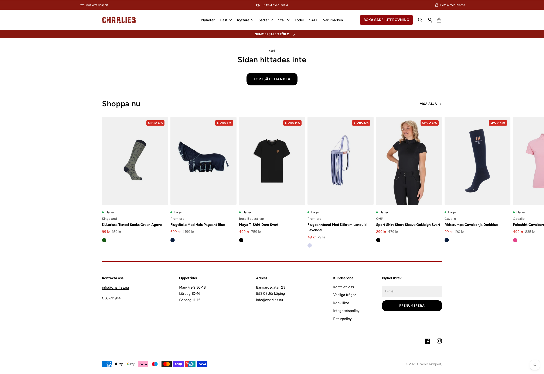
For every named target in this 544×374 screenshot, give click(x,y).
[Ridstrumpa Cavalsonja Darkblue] (477, 161)
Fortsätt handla (272, 79)
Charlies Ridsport (429, 364)
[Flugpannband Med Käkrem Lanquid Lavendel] (340, 161)
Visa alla (428, 104)
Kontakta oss (343, 287)
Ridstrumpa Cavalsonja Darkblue (471, 224)
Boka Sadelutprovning (386, 20)
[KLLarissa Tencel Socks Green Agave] (135, 161)
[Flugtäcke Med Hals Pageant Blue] (203, 161)
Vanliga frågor (344, 295)
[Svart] (241, 240)
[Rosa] (515, 240)
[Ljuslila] (309, 245)
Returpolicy (342, 319)
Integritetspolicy (346, 311)
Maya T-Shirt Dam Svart (259, 224)
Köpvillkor (341, 303)
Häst (224, 20)
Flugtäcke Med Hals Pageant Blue (197, 224)
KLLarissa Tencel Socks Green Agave (132, 224)
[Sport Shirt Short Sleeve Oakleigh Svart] (409, 161)
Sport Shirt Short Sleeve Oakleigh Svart (408, 224)
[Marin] (172, 240)
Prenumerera (412, 305)
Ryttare (243, 20)
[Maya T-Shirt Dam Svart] (272, 161)
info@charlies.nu (115, 287)
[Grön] (104, 240)
